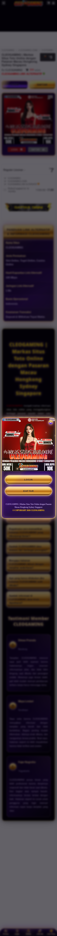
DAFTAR (28, 491)
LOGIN (28, 479)
